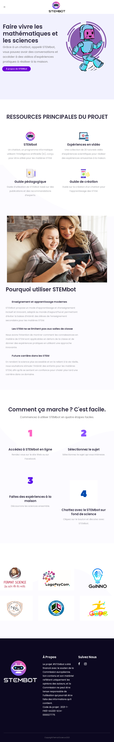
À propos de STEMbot (16, 69)
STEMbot (30, 144)
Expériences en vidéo (83, 144)
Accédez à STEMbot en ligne (30, 449)
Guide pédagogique (30, 182)
